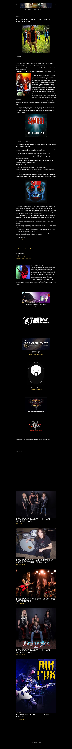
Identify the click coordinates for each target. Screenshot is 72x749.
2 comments (21, 719)
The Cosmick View (32, 4)
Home (21, 9)
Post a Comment (22, 564)
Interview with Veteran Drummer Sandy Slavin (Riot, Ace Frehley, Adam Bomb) (34, 561)
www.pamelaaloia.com (36, 307)
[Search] (55, 4)
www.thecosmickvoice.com (22, 256)
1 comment (21, 523)
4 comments (21, 603)
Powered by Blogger (37, 742)
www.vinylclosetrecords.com (36, 330)
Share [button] (17, 446)
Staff (35, 9)
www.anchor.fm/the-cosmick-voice (23, 258)
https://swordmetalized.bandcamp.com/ (30, 239)
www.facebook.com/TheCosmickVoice (36, 354)
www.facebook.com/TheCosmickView (24, 248)
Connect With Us (28, 9)
